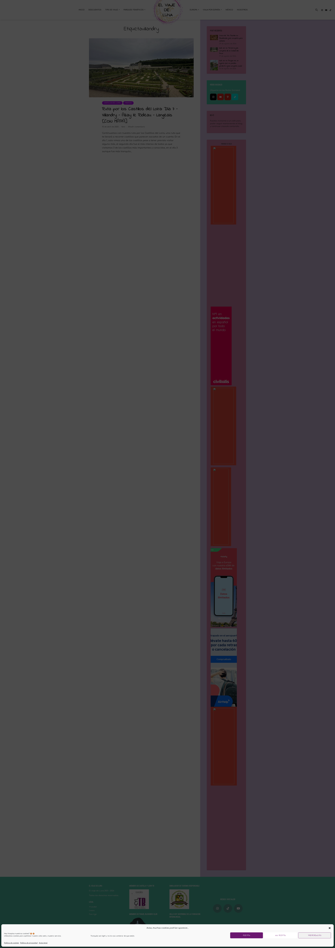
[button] (329, 928)
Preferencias (314, 935)
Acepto (246, 935)
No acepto (280, 935)
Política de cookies (11, 943)
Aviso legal (43, 943)
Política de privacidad (29, 943)
